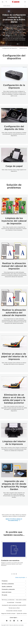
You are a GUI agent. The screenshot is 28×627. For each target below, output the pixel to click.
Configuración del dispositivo (9, 48)
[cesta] (2, 2)
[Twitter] (17, 621)
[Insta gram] (10, 621)
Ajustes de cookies (22, 613)
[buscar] (6, 2)
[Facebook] (6, 621)
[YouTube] (21, 621)
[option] (14, 556)
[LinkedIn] (14, 621)
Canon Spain (13, 617)
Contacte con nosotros (10, 560)
